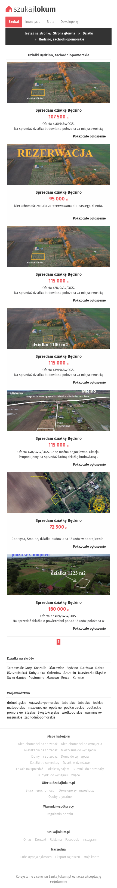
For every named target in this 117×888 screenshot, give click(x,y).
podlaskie (94, 708)
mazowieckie (37, 708)
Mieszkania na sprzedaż (40, 750)
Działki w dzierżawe (76, 763)
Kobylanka (37, 673)
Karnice (78, 678)
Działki (88, 33)
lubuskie (84, 703)
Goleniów (54, 673)
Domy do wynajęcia (75, 756)
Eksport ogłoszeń (67, 857)
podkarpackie (74, 708)
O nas (27, 840)
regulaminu (58, 881)
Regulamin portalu (60, 814)
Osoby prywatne (60, 797)
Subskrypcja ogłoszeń (36, 857)
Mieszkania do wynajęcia (78, 750)
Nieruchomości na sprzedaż (37, 744)
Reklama (56, 840)
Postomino (36, 678)
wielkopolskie (72, 712)
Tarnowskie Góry (19, 668)
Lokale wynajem (58, 769)
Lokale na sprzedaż (29, 769)
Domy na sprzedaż (44, 756)
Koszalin (40, 668)
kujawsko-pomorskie (44, 703)
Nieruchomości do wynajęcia (81, 744)
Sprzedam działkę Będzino (59, 110)
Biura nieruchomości (40, 790)
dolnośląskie (16, 703)
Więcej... (76, 775)
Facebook (72, 840)
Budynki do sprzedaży (88, 769)
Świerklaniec (16, 678)
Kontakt (40, 840)
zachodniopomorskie (40, 717)
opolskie (55, 708)
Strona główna (64, 33)
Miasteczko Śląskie (92, 673)
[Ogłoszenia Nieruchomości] (31, 12)
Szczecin (69, 673)
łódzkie (98, 703)
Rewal (65, 678)
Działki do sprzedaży (44, 763)
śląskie (30, 712)
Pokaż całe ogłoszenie (89, 136)
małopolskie (16, 708)
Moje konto (92, 857)
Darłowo (86, 668)
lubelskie (69, 703)
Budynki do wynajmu (53, 775)
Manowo (53, 678)
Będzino (72, 668)
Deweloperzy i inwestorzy (76, 790)
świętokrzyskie (49, 712)
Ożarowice (56, 668)
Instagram (89, 840)
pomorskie (15, 712)
